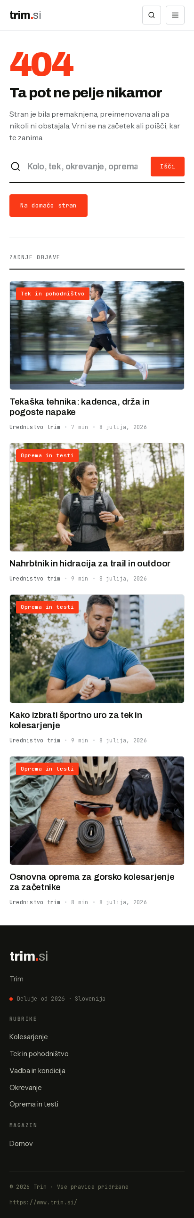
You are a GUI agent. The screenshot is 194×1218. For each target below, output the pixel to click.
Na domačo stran (48, 205)
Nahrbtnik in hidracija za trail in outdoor (89, 563)
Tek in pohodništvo (39, 1054)
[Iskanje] (151, 15)
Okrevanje (25, 1087)
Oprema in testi (33, 1104)
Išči (167, 166)
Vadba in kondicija (37, 1071)
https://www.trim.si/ (43, 1202)
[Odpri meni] (175, 15)
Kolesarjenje (28, 1037)
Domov (21, 1143)
